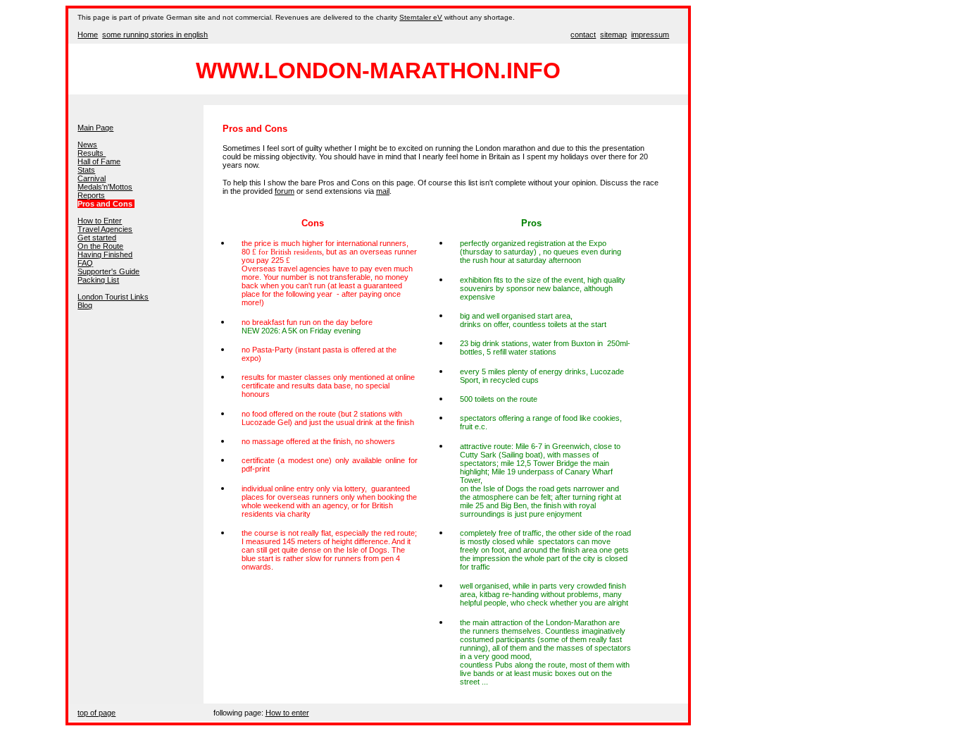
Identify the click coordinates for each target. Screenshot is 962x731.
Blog (84, 305)
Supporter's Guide (108, 271)
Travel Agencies (104, 229)
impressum (650, 34)
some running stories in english (155, 34)
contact (583, 34)
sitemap (613, 34)
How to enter (287, 712)
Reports (91, 195)
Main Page (95, 127)
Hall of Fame (98, 161)
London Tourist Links (113, 297)
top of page (96, 712)
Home (87, 34)
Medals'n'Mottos (104, 187)
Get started (96, 237)
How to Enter (99, 220)
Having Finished (104, 254)
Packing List (98, 280)
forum (284, 191)
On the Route (100, 246)
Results (91, 153)
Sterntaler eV (420, 17)
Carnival (91, 178)
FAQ (85, 263)
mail (382, 191)
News (87, 144)
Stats (86, 170)
